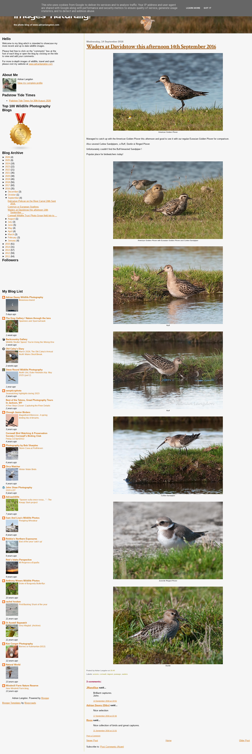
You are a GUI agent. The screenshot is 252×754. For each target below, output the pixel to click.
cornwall (103, 674)
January (12, 240)
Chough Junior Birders (18, 412)
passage (117, 674)
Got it (207, 8)
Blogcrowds (30, 703)
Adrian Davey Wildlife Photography (24, 297)
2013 (7, 250)
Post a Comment (93, 736)
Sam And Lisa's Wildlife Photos (22, 518)
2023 (7, 166)
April (10, 231)
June (10, 225)
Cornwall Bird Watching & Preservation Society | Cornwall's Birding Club (26, 434)
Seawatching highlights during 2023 (22, 393)
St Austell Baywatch (16, 622)
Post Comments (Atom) (112, 746)
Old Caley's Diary (15, 348)
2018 (7, 182)
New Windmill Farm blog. (17, 688)
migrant (110, 674)
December (13, 191)
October (12, 194)
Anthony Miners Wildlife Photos (23, 580)
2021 (7, 173)
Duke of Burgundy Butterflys (32, 583)
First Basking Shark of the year (33, 604)
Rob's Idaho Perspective (19, 559)
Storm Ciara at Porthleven (31, 448)
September (13, 198)
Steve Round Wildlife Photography (24, 369)
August (11, 219)
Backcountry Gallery (16, 339)
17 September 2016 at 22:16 (105, 716)
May (10, 228)
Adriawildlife (12, 497)
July (10, 222)
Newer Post (92, 740)
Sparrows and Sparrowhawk (32, 321)
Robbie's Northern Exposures (21, 539)
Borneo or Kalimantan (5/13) (32, 646)
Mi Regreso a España (29, 562)
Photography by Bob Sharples (22, 445)
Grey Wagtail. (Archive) (29, 625)
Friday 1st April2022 (15, 439)
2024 (7, 163)
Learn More (193, 8)
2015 (7, 244)
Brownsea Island (27, 300)
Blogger (45, 698)
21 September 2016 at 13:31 (105, 731)
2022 (7, 169)
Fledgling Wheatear (28, 520)
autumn (96, 674)
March (11, 234)
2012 (7, 253)
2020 (7, 176)
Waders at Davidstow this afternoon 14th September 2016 (151, 46)
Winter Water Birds (27, 469)
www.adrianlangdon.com (41, 64)
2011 (7, 256)
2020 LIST (10, 490)
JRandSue (92, 687)
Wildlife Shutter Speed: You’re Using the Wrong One (30, 342)
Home (168, 740)
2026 (7, 157)
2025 (7, 160)
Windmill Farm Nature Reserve (22, 685)
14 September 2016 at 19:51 (105, 701)
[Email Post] (115, 670)
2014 (7, 247)
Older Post (244, 740)
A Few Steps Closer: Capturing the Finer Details (28, 405)
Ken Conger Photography (19, 643)
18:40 (112, 670)
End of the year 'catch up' (30, 541)
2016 (7, 188)
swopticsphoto (13, 390)
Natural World (13, 664)
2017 (7, 185)
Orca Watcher (13, 466)
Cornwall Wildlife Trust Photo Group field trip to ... (32, 215)
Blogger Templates (11, 703)
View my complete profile (30, 83)
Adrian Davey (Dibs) (98, 705)
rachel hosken (13, 601)
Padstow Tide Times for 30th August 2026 (30, 100)
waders (125, 674)
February (12, 237)
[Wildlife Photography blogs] (20, 149)
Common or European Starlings (23, 206)
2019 (7, 179)
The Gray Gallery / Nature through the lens (28, 318)
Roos (89, 720)
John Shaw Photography (19, 487)
